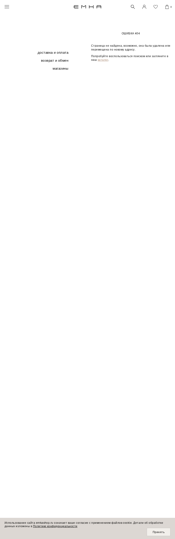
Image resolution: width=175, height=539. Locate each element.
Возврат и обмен (54, 60)
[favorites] (155, 6)
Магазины (60, 68)
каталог (103, 59)
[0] (167, 6)
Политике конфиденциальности (55, 526)
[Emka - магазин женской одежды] (87, 7)
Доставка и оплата (53, 52)
